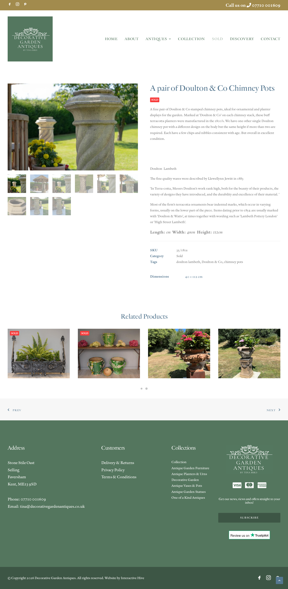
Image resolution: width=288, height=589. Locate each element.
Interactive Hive (132, 577)
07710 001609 (266, 5)
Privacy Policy (113, 470)
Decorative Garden (185, 479)
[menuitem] (10, 4)
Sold (217, 39)
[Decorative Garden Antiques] (30, 38)
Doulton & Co (212, 261)
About (132, 39)
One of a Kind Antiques (188, 497)
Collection (191, 39)
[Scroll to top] (279, 580)
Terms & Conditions (118, 477)
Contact (270, 39)
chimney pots (233, 261)
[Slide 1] (141, 388)
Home (111, 39)
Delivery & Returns (117, 462)
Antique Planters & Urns (189, 473)
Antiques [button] (156, 39)
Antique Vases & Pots (186, 485)
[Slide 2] (146, 388)
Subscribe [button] (249, 517)
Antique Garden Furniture (190, 468)
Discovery (242, 39)
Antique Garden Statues (188, 491)
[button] (10, 4)
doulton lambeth (188, 261)
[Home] (249, 459)
